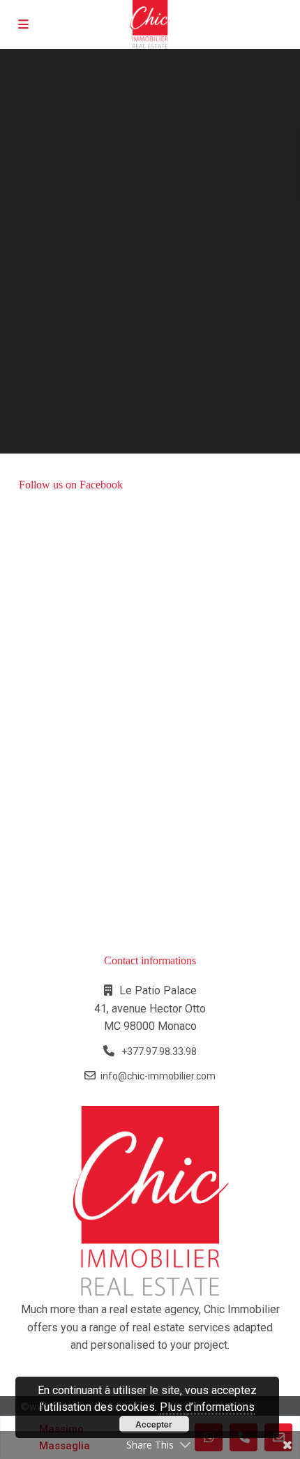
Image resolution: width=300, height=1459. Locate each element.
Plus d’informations (207, 1407)
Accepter (153, 1424)
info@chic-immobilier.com (158, 1076)
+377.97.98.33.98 (158, 1051)
